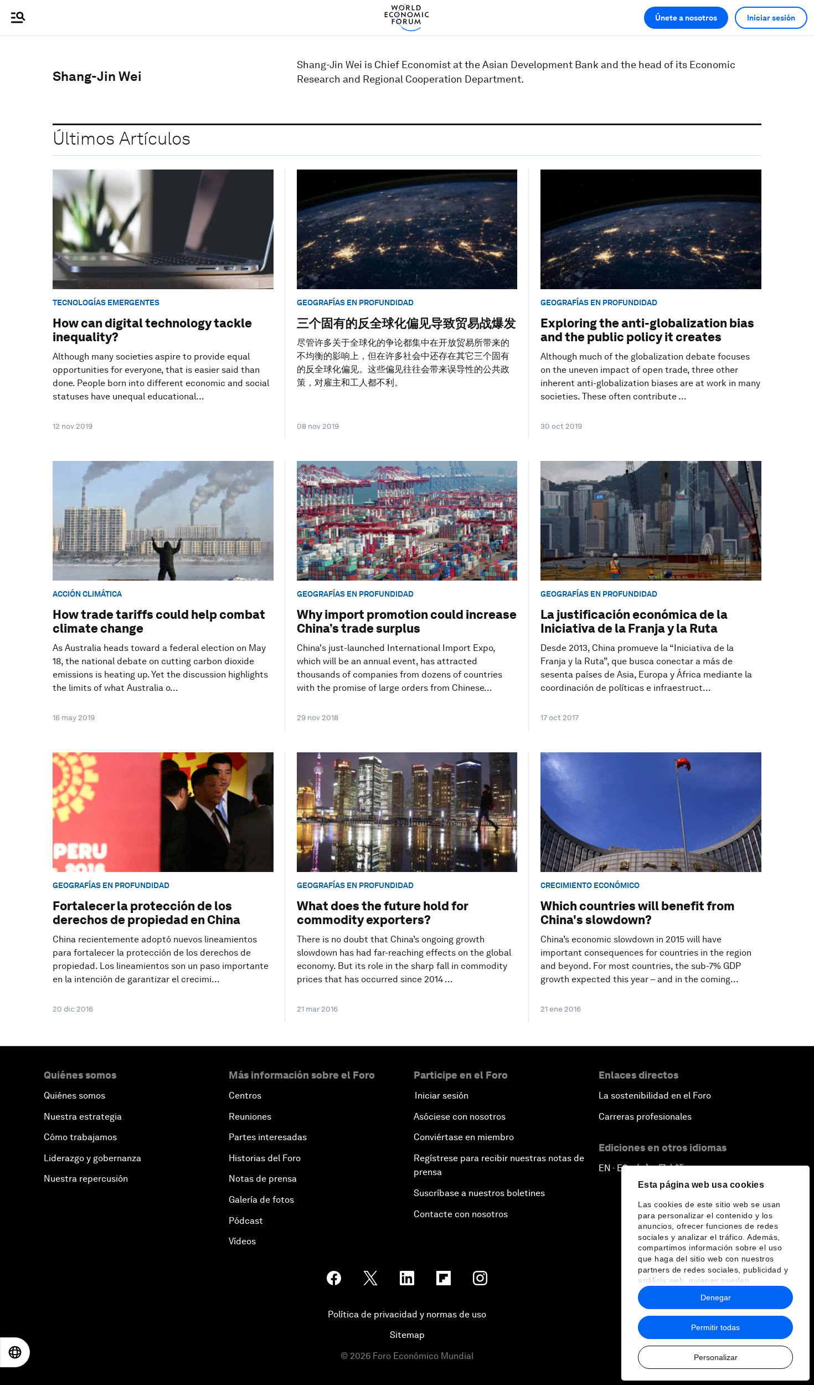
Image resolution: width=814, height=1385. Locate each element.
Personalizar (716, 1357)
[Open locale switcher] (15, 1352)
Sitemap (407, 1335)
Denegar (715, 1297)
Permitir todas (715, 1327)
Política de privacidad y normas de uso (407, 1314)
